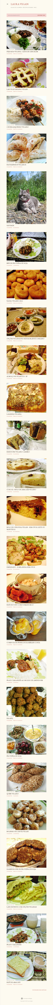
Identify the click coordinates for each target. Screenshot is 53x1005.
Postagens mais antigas (39, 990)
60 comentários (16, 531)
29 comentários (16, 569)
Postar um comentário (17, 53)
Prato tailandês (14, 945)
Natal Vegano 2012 (15, 301)
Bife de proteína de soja (17, 263)
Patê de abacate (13, 982)
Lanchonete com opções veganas (22, 907)
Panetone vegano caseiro (18, 452)
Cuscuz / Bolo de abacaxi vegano (21, 489)
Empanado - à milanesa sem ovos (21, 567)
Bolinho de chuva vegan (18, 831)
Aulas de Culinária (16, 7)
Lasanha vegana (14, 414)
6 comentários (16, 227)
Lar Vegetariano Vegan (17, 89)
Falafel (10, 718)
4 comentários (16, 265)
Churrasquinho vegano (18, 127)
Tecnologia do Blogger (27, 998)
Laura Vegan (20, 4)
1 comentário (15, 682)
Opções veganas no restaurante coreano (25, 339)
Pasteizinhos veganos (16, 165)
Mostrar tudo (41, 15)
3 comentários (16, 453)
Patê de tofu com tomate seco (20, 605)
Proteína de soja (14, 756)
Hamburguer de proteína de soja (21, 869)
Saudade (10, 225)
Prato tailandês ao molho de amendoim (25, 680)
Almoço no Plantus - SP (17, 376)
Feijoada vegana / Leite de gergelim (22, 51)
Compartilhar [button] (9, 53)
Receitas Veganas (28, 7)
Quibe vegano (13, 794)
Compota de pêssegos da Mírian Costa (23, 642)
